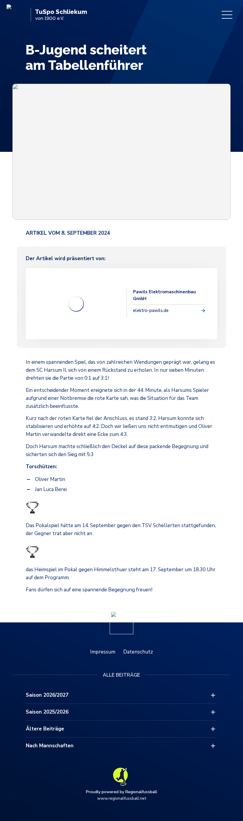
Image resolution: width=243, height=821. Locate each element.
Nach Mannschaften (49, 745)
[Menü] (227, 15)
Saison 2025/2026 (47, 712)
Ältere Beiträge (45, 728)
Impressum (102, 651)
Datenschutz (138, 651)
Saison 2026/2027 (47, 695)
